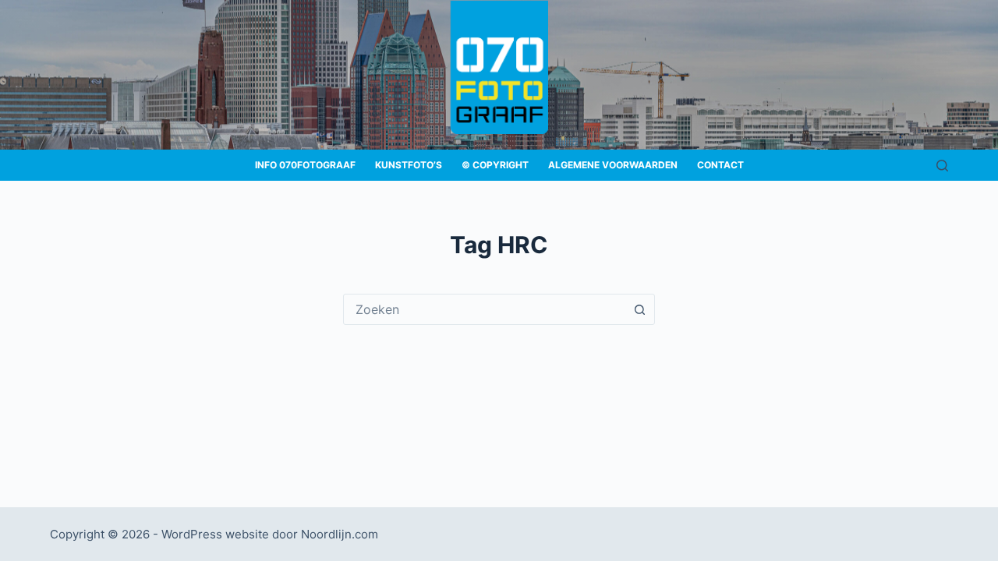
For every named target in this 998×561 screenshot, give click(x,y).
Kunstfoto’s (408, 165)
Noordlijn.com (339, 534)
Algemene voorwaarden (613, 165)
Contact (720, 165)
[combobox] (484, 309)
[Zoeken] (942, 165)
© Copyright (495, 165)
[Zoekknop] (639, 309)
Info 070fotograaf (305, 165)
